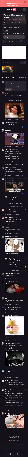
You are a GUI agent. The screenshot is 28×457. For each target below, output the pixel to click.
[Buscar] (24, 9)
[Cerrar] (25, 2)
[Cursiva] (9, 86)
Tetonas (6, 30)
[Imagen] (21, 86)
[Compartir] (9, 41)
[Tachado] (14, 86)
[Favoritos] (5, 41)
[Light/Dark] (21, 9)
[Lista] (23, 37)
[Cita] (16, 86)
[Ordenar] (24, 62)
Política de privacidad (14, 447)
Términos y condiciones (14, 445)
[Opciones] (25, 93)
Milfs (5, 27)
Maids (10, 27)
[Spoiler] (18, 86)
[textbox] (15, 83)
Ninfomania (16, 27)
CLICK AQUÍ (14, 5)
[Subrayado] (11, 86)
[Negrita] (7, 86)
